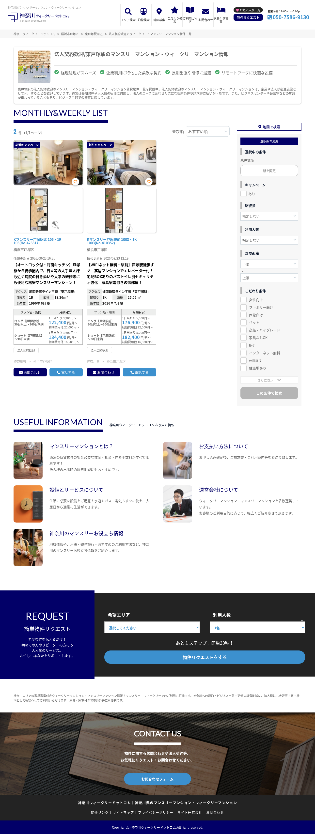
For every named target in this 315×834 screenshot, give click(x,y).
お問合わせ (205, 20)
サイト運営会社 (189, 812)
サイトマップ (123, 812)
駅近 (252, 345)
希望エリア (119, 615)
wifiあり (255, 360)
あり (251, 193)
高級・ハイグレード (264, 329)
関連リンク (100, 812)
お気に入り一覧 (250, 10)
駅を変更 (269, 170)
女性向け (256, 299)
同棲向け (256, 314)
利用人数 (222, 615)
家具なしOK (258, 337)
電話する (68, 372)
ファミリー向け (261, 307)
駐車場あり (257, 368)
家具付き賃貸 (221, 19)
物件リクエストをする (205, 657)
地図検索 (159, 20)
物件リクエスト (248, 17)
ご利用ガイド (190, 19)
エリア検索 (128, 20)
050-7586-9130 (291, 17)
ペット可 (256, 322)
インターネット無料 (264, 352)
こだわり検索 (174, 19)
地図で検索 (271, 126)
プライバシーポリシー (155, 812)
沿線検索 (144, 20)
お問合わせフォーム (157, 778)
